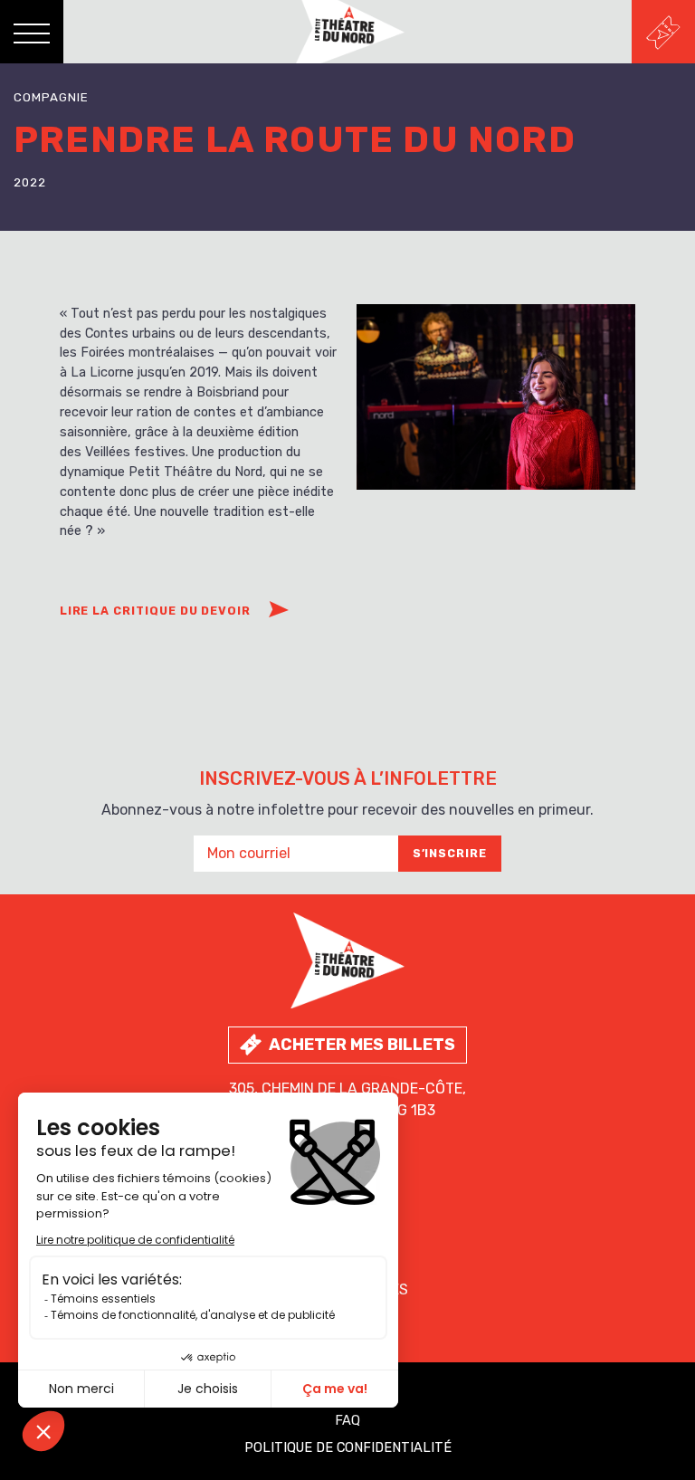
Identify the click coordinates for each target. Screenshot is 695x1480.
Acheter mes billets (362, 1045)
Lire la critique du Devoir (155, 610)
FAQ (347, 1420)
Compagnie (51, 97)
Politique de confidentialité (348, 1447)
